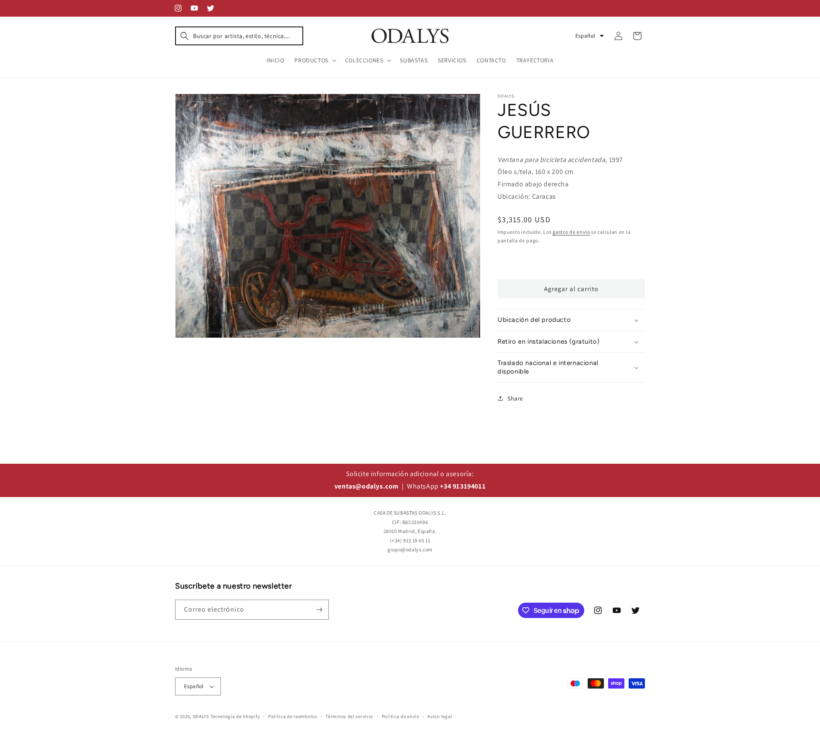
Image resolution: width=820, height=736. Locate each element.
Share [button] (515, 398)
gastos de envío (571, 232)
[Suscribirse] (319, 610)
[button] (239, 35)
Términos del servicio (349, 716)
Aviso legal (440, 716)
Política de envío (400, 716)
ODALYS (201, 716)
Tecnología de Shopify (235, 716)
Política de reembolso (292, 716)
